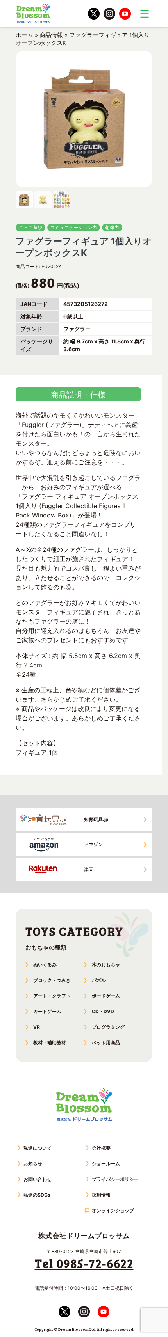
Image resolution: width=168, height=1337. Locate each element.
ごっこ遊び (30, 227)
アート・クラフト (52, 996)
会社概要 (101, 1148)
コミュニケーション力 (73, 227)
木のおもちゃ (106, 964)
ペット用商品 (106, 1042)
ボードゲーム (106, 996)
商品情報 (51, 35)
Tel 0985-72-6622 (84, 1263)
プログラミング (108, 1027)
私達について (37, 1148)
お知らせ (32, 1163)
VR (36, 1027)
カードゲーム (47, 1011)
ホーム (24, 35)
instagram (109, 14)
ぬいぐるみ (45, 964)
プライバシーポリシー (115, 1179)
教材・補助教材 (49, 1042)
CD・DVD (103, 1011)
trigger (144, 14)
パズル (99, 980)
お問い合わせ (37, 1179)
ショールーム (106, 1163)
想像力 (112, 227)
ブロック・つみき (52, 980)
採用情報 (101, 1195)
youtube (125, 14)
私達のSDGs (36, 1195)
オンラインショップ (113, 1210)
